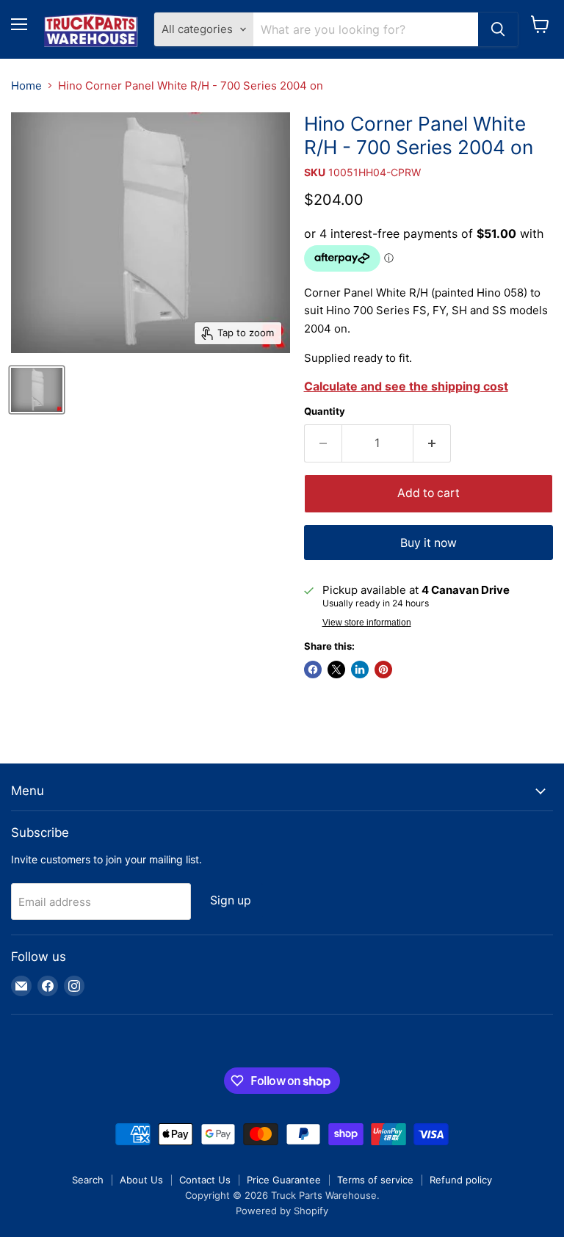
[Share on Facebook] (313, 669)
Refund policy (461, 1180)
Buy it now (428, 543)
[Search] (498, 29)
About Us (141, 1180)
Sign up (230, 900)
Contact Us (205, 1180)
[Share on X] (336, 669)
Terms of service (375, 1180)
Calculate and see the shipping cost (406, 386)
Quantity (324, 411)
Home (26, 85)
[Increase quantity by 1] (432, 443)
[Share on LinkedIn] (360, 669)
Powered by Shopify (282, 1210)
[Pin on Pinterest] (383, 669)
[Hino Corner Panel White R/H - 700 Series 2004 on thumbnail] (37, 389)
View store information (366, 622)
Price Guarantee (284, 1180)
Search (88, 1180)
